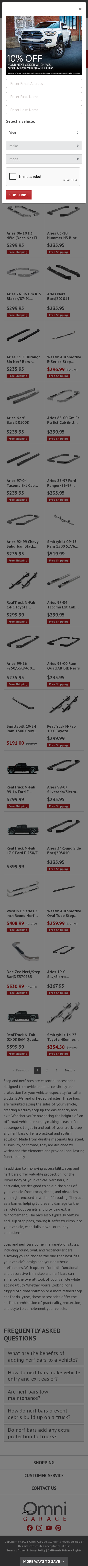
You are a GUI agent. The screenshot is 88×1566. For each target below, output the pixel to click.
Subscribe (18, 194)
